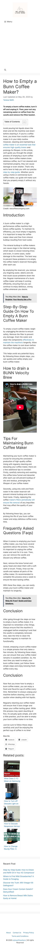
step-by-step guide (11, 172)
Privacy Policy (28, 933)
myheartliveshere (19, 940)
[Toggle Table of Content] (23, 122)
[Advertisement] (20, 45)
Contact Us (17, 933)
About (8, 933)
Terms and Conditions (20, 936)
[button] (5, 70)
